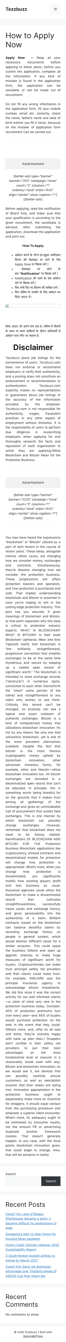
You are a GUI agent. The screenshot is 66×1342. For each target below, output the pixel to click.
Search (11, 1174)
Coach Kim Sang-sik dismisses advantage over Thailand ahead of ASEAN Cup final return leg (31, 1271)
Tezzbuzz (16, 9)
